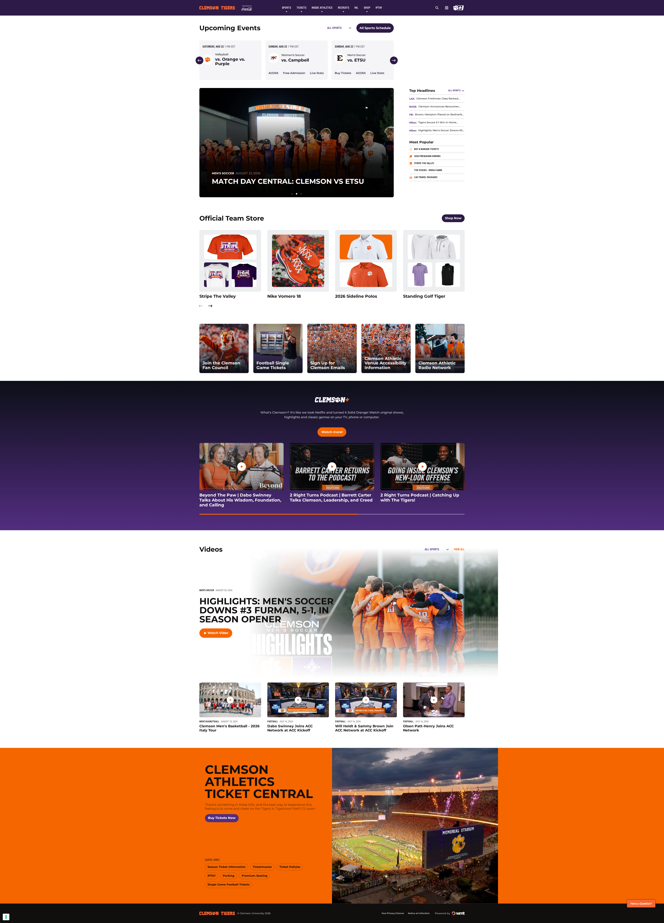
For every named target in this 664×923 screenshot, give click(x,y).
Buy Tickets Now (223, 818)
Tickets (301, 7)
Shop (367, 7)
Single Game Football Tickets (228, 885)
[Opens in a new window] (458, 7)
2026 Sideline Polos (366, 296)
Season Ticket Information (226, 867)
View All (459, 549)
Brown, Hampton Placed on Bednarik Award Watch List (438, 114)
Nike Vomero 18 (298, 296)
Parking (230, 876)
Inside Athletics (322, 7)
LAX (411, 98)
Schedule (446, 7)
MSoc (412, 122)
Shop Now (455, 218)
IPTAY (379, 7)
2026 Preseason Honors (439, 155)
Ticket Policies (291, 867)
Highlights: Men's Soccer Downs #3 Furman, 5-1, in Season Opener (440, 130)
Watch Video (220, 634)
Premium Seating (256, 876)
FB (411, 114)
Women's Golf (224, 166)
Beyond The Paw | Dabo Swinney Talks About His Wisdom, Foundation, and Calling (240, 500)
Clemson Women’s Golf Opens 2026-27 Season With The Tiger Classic (289, 178)
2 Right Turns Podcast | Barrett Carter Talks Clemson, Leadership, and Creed (332, 498)
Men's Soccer (356, 55)
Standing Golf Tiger (434, 296)
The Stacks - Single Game (439, 169)
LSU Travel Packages (439, 177)
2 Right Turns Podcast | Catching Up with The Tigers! (422, 498)
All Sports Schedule (375, 28)
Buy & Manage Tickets (439, 148)
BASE (412, 106)
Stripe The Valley (437, 163)
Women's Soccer (293, 55)
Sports (286, 7)
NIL (356, 7)
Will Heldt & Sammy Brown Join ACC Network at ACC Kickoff (364, 728)
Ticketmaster (264, 867)
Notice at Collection (419, 913)
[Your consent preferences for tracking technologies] (6, 917)
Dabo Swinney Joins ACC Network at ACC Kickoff (290, 728)
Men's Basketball (209, 721)
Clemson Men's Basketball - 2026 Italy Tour (229, 728)
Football (272, 721)
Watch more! (333, 432)
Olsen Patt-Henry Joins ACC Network (428, 728)
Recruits (343, 7)
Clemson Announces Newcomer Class (438, 106)
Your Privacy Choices (392, 913)
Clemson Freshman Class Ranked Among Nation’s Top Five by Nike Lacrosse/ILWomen (437, 98)
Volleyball (221, 54)
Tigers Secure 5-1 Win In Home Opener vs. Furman (437, 122)
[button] (199, 60)
